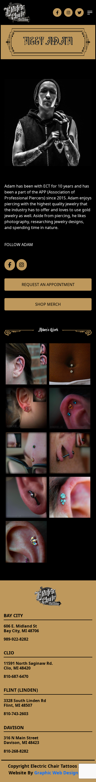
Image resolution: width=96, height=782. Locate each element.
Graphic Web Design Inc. (61, 773)
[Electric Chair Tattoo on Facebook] (9, 264)
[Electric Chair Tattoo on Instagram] (21, 264)
